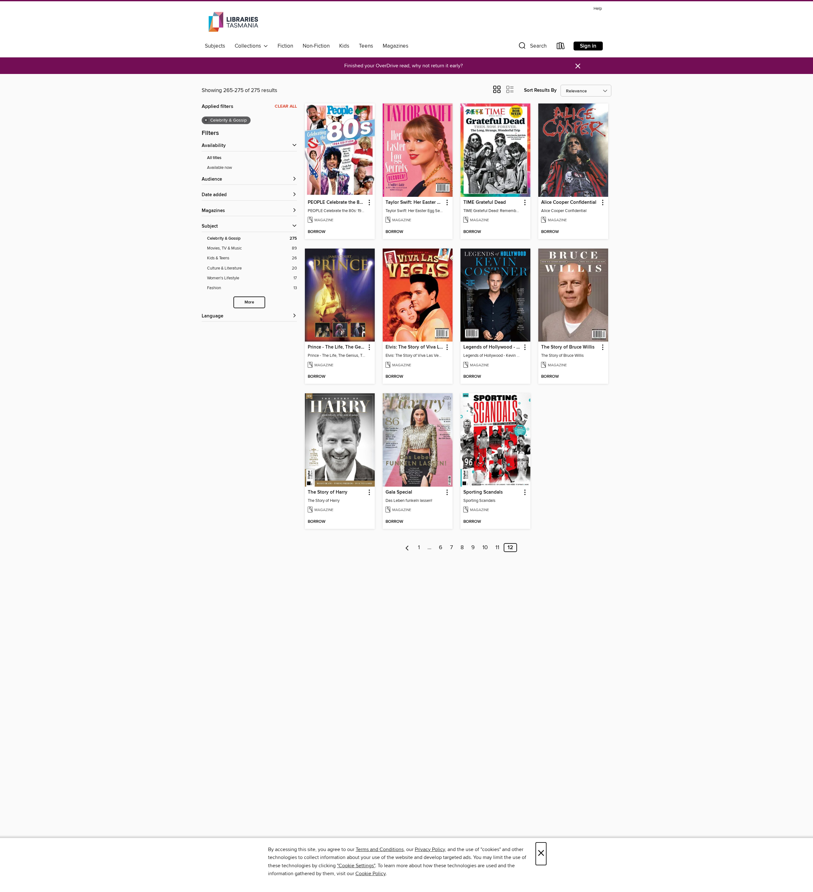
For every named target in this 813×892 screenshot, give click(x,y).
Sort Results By (540, 90)
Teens (366, 46)
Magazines (395, 46)
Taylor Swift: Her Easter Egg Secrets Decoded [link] (415, 202)
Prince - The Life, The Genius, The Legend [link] (337, 347)
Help (598, 8)
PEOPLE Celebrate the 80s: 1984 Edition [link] (337, 202)
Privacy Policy (430, 849)
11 (497, 547)
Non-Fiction (316, 46)
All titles (214, 158)
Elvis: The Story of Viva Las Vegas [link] (415, 347)
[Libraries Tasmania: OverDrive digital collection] (234, 21)
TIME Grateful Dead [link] (484, 202)
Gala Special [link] (399, 492)
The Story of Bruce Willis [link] (568, 347)
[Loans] (560, 47)
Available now (219, 167)
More (249, 302)
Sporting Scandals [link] (483, 492)
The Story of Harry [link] (327, 492)
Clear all (286, 106)
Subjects (215, 46)
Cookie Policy (370, 873)
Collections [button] (249, 46)
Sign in (588, 46)
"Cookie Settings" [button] (356, 865)
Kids (344, 46)
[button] (532, 47)
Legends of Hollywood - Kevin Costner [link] (492, 347)
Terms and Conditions (380, 849)
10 (485, 547)
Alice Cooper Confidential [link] (568, 202)
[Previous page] (407, 547)
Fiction (285, 46)
